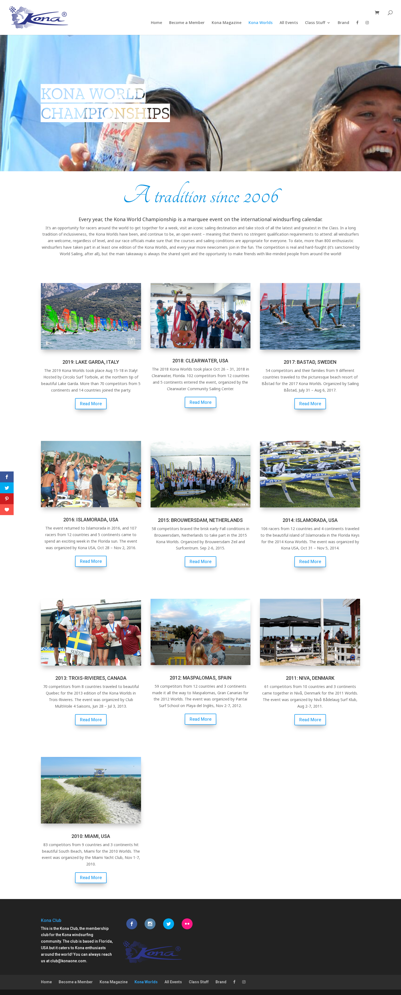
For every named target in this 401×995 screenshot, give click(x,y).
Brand (343, 23)
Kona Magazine (226, 23)
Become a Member (187, 23)
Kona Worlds (261, 23)
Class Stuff (315, 23)
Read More (91, 403)
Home (156, 23)
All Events (289, 23)
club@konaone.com (68, 961)
